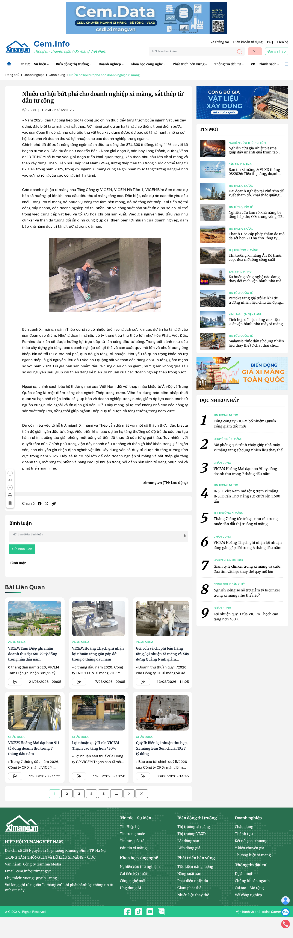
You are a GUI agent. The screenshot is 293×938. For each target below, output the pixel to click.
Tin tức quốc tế (241, 207)
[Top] (146, 17)
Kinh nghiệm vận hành (245, 314)
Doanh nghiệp (110, 64)
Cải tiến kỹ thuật (133, 873)
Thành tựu (244, 834)
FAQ (270, 42)
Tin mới (209, 129)
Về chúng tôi (219, 42)
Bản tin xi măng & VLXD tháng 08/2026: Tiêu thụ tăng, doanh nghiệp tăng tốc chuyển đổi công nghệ (256, 175)
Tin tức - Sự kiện (32, 64)
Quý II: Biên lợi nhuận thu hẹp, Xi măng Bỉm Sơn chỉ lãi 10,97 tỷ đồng (161, 748)
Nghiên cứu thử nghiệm (247, 143)
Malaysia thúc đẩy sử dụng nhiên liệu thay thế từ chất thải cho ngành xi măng (256, 345)
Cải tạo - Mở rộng (249, 888)
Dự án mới (243, 873)
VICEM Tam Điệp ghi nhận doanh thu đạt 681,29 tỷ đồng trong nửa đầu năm (32, 653)
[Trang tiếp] (129, 793)
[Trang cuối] (142, 793)
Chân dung (57, 75)
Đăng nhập (276, 51)
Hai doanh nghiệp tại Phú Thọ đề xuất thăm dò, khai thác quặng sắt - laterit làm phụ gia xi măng (256, 195)
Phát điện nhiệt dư (192, 881)
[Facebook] (40, 504)
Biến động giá (188, 848)
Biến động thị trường (72, 64)
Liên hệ (282, 42)
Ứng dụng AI (130, 888)
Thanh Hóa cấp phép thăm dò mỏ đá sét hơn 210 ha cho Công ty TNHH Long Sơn (256, 238)
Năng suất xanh (190, 873)
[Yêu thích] (10, 503)
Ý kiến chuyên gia (249, 848)
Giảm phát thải (189, 888)
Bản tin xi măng (240, 164)
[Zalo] (285, 912)
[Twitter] (46, 503)
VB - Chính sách (263, 64)
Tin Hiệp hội (130, 826)
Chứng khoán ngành (252, 881)
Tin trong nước (241, 186)
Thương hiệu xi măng (253, 855)
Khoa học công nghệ (147, 64)
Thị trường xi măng (243, 250)
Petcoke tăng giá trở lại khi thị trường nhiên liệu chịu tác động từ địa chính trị (255, 302)
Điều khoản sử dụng (248, 42)
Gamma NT (279, 912)
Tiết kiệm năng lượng (195, 866)
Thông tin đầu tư (227, 64)
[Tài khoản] (285, 900)
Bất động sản (188, 841)
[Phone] (285, 924)
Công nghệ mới (132, 881)
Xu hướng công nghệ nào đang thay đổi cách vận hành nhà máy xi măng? (256, 281)
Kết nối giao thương (251, 841)
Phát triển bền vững (188, 64)
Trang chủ (12, 75)
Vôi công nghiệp (248, 895)
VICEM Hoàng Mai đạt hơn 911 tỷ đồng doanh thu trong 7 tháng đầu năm (33, 748)
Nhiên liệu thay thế (193, 895)
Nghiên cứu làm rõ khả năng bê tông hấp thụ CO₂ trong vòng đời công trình (256, 216)
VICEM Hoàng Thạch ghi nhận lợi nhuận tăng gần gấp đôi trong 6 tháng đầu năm (98, 653)
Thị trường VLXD (191, 834)
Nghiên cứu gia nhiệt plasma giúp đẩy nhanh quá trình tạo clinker (253, 152)
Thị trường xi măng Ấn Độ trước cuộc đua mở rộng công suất (255, 257)
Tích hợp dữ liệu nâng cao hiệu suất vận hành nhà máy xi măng (256, 321)
